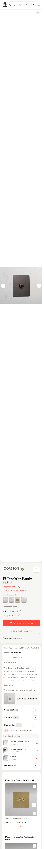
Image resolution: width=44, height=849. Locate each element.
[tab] (17, 615)
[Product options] (34, 786)
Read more (8, 685)
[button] (20, 826)
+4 (35, 813)
